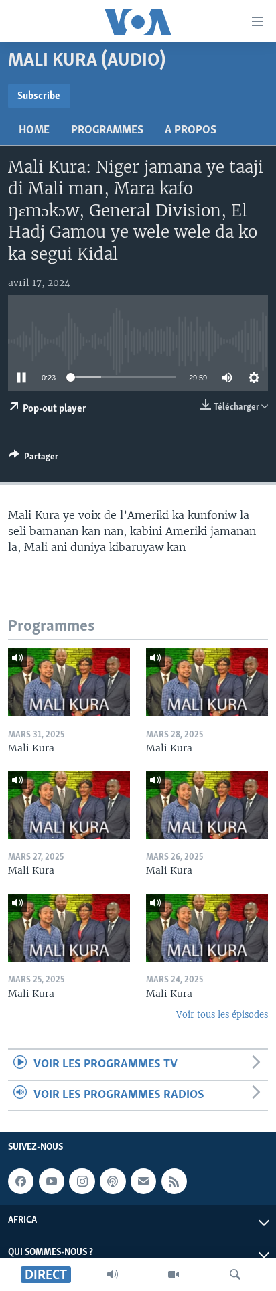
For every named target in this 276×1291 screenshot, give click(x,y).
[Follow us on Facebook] (20, 1181)
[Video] (173, 1274)
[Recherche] (235, 1274)
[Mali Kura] (69, 682)
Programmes (107, 131)
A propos (190, 131)
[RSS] (174, 1181)
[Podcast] (112, 1181)
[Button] (33, 458)
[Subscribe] (143, 1181)
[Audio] (112, 1274)
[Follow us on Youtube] (51, 1181)
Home (34, 131)
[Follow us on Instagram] (81, 1181)
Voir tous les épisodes (222, 1014)
